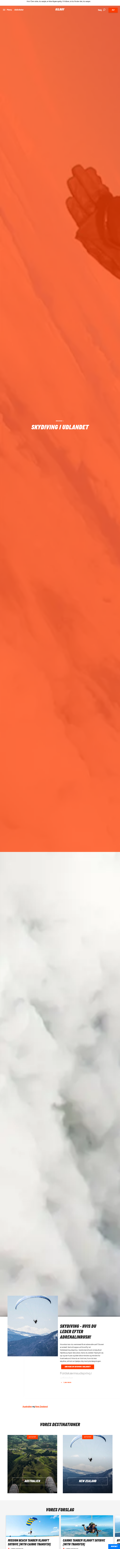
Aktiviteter (19, 10)
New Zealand (41, 1406)
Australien (27, 1406)
